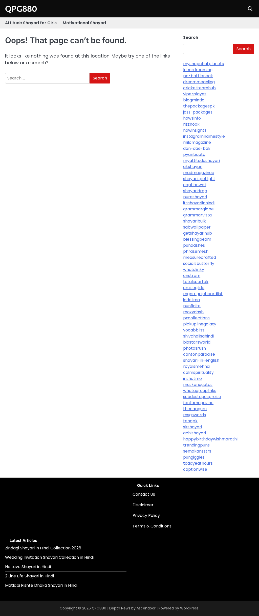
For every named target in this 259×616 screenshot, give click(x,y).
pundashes (194, 245)
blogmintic (193, 100)
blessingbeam (197, 239)
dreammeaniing (199, 82)
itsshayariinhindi (198, 203)
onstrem (191, 275)
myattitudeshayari (201, 160)
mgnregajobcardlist (203, 294)
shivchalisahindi (198, 336)
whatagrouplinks (199, 391)
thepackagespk (199, 106)
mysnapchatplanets (203, 64)
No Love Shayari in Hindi (28, 567)
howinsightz (194, 130)
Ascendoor (146, 608)
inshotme (192, 378)
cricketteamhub (199, 88)
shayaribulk (194, 221)
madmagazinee (198, 173)
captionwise (195, 469)
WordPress (189, 608)
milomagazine (197, 142)
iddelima (191, 300)
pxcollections (196, 318)
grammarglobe (198, 209)
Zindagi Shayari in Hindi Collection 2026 (43, 548)
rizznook (191, 124)
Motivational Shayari (84, 23)
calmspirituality (198, 372)
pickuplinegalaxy (199, 324)
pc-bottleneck (198, 76)
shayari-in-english (201, 360)
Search (190, 37)
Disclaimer (143, 505)
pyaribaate (194, 154)
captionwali (194, 185)
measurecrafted (199, 257)
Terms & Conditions (152, 526)
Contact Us (144, 494)
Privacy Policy (146, 515)
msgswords (194, 415)
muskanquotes (197, 384)
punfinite (192, 306)
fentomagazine (198, 403)
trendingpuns (196, 445)
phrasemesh (195, 251)
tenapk (190, 421)
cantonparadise (199, 354)
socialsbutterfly (198, 263)
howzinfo (192, 118)
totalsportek (195, 282)
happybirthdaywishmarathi (210, 439)
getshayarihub (197, 233)
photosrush (194, 348)
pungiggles (194, 457)
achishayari (194, 433)
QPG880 (21, 8)
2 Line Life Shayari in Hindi (29, 576)
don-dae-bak (196, 148)
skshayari (192, 427)
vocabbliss (193, 330)
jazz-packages (197, 112)
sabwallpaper (197, 227)
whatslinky (193, 269)
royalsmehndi (196, 366)
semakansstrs (197, 451)
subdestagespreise (202, 397)
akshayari (192, 167)
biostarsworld (196, 342)
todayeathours (198, 463)
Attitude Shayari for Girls (31, 23)
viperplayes (194, 94)
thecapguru (195, 409)
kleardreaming (197, 70)
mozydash (193, 312)
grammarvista (197, 215)
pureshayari (195, 197)
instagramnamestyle (204, 136)
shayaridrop (195, 191)
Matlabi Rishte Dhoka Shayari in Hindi (41, 585)
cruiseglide (193, 288)
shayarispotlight (199, 179)
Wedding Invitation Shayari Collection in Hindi (49, 557)
